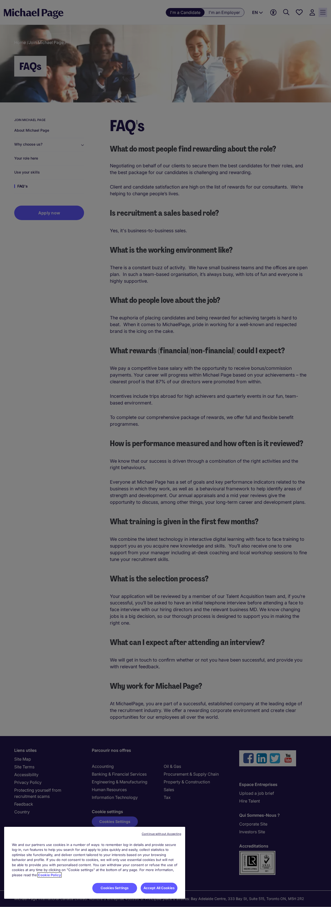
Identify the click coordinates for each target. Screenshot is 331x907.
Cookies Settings (115, 888)
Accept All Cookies (159, 888)
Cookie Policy (49, 875)
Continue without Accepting (161, 834)
